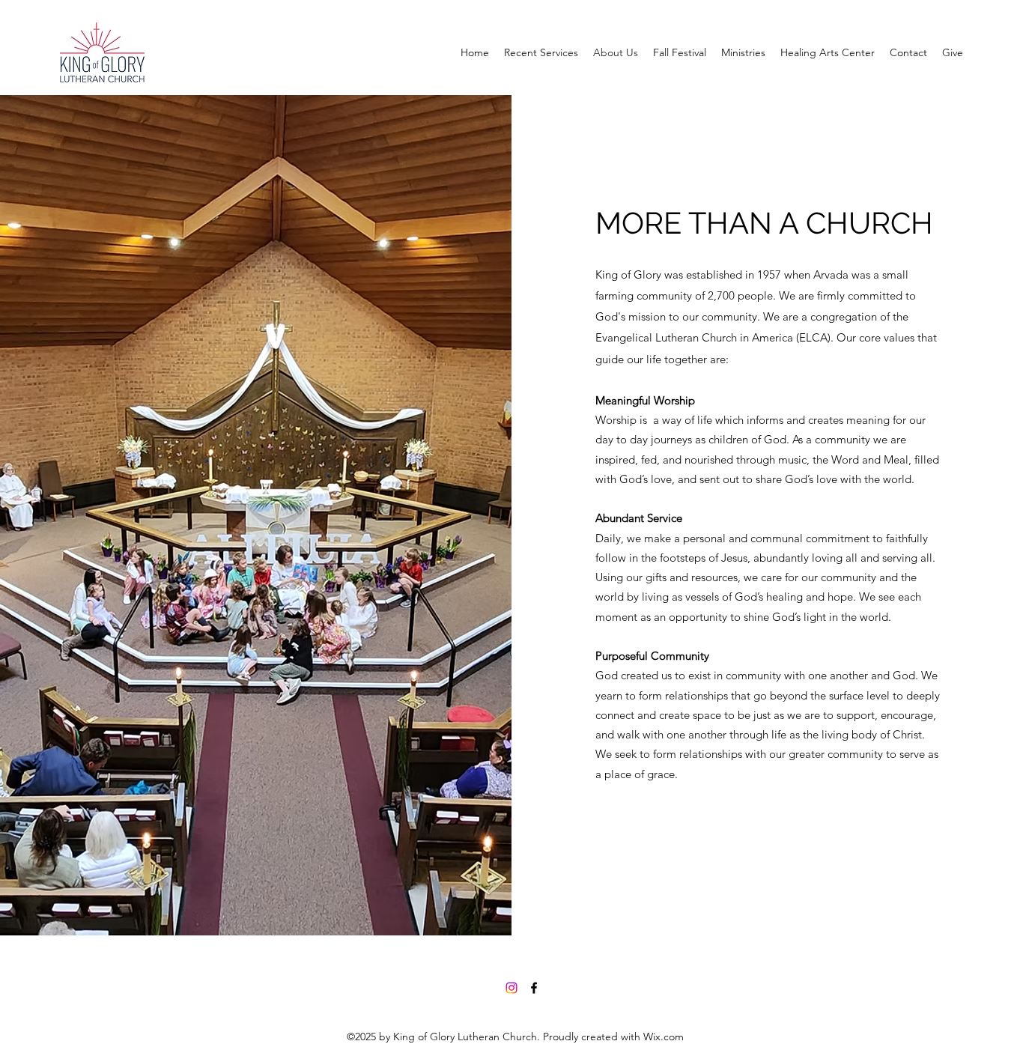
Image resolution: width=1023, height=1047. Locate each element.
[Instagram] (511, 987)
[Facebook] (533, 987)
